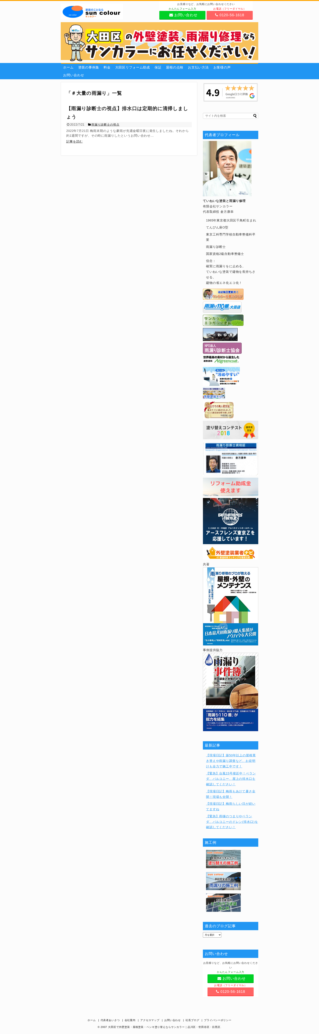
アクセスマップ (150, 1020)
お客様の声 (222, 67)
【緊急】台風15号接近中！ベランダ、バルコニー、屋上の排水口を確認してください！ (231, 779)
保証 (158, 67)
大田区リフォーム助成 (132, 67)
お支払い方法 (198, 67)
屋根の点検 (174, 67)
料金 (107, 67)
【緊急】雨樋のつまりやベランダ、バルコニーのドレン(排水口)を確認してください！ (232, 822)
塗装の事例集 (88, 67)
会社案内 (130, 1020)
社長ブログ (192, 1020)
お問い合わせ (73, 75)
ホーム (68, 67)
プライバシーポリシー (217, 1020)
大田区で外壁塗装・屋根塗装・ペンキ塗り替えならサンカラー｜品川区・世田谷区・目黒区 (164, 1027)
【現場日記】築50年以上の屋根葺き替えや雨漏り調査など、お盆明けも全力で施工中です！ (231, 761)
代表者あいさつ (110, 1020)
